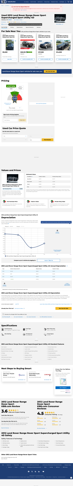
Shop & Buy (46, 1)
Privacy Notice (16, 464)
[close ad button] (71, 478)
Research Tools (54, 1)
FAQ (3, 464)
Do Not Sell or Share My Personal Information (30, 464)
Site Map (51, 467)
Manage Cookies (68, 464)
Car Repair (62, 1)
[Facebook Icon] (29, 471)
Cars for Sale (33, 1)
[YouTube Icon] (43, 471)
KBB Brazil (58, 467)
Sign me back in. (24, 9)
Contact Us (9, 464)
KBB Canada (65, 467)
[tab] (4, 27)
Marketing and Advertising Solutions (34, 467)
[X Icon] (32, 471)
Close (40, 24)
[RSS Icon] (35, 471)
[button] (14, 376)
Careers (16, 467)
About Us (10, 467)
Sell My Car (40, 1)
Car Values (26, 1)
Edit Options (3, 22)
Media (45, 467)
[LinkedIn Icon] (39, 471)
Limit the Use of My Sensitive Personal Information (52, 464)
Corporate (22, 467)
